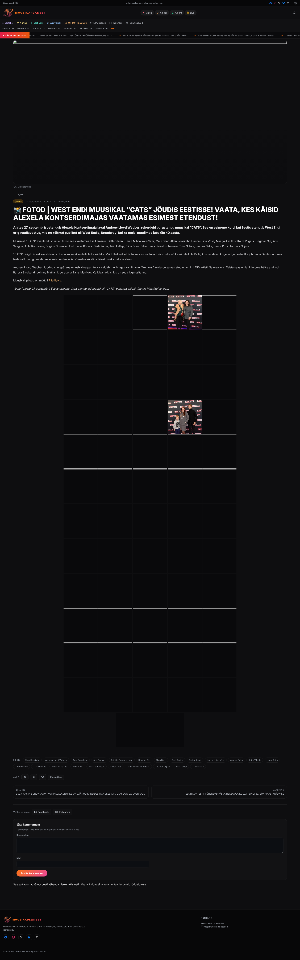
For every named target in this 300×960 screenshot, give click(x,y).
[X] (279, 3)
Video (149, 12)
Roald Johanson (96, 766)
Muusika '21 (23, 28)
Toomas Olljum (162, 766)
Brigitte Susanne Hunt (121, 760)
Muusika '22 (39, 28)
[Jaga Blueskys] (42, 777)
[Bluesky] (283, 3)
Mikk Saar (78, 766)
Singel (163, 12)
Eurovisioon (55, 23)
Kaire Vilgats (255, 760)
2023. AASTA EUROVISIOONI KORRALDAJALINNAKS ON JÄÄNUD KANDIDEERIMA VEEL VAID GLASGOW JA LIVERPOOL (80, 792)
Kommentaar (22, 835)
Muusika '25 (86, 28)
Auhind (23, 23)
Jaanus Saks (236, 760)
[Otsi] (294, 13)
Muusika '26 (101, 28)
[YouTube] (288, 3)
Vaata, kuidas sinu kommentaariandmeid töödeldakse (113, 884)
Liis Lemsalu (21, 766)
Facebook (43, 812)
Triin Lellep (181, 766)
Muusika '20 (8, 28)
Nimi (18, 858)
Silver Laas (115, 766)
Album (178, 12)
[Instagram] (275, 3)
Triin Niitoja (198, 766)
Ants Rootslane (80, 760)
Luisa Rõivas (40, 766)
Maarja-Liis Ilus (59, 766)
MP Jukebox (99, 23)
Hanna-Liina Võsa (215, 760)
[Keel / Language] (295, 3)
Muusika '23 (54, 28)
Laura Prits (272, 760)
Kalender (117, 23)
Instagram (64, 812)
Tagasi (19, 194)
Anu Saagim (99, 760)
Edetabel (9, 23)
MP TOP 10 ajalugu (77, 23)
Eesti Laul (38, 23)
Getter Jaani (195, 760)
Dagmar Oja (144, 760)
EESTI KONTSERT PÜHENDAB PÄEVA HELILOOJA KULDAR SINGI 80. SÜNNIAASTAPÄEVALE (235, 792)
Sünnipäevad (136, 23)
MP (113, 28)
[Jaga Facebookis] (24, 777)
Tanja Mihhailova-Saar (138, 766)
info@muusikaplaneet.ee (215, 926)
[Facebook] (270, 3)
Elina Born (161, 760)
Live (192, 12)
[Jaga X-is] (33, 777)
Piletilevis (55, 280)
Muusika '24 (70, 28)
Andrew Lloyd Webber (56, 760)
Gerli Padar (177, 760)
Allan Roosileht (32, 760)
